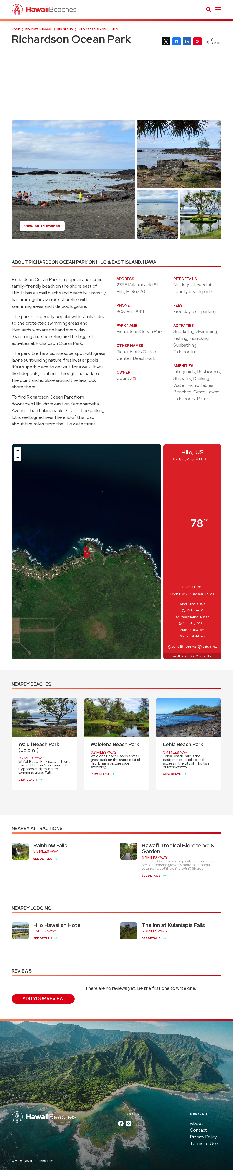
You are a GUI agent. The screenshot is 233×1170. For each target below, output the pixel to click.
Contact (198, 1130)
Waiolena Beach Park (115, 744)
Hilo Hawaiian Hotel (57, 925)
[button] (87, 554)
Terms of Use (204, 1143)
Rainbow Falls (50, 845)
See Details (42, 859)
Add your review (43, 999)
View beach (27, 780)
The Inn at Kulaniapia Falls (173, 925)
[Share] (176, 41)
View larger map (34, 651)
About (196, 1123)
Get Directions (71, 651)
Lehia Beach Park (183, 744)
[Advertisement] (116, 86)
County (124, 378)
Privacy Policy (203, 1137)
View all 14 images (42, 226)
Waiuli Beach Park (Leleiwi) (38, 747)
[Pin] (197, 41)
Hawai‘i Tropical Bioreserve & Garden (178, 848)
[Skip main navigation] (218, 9)
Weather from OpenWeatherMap (192, 656)
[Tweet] (166, 41)
